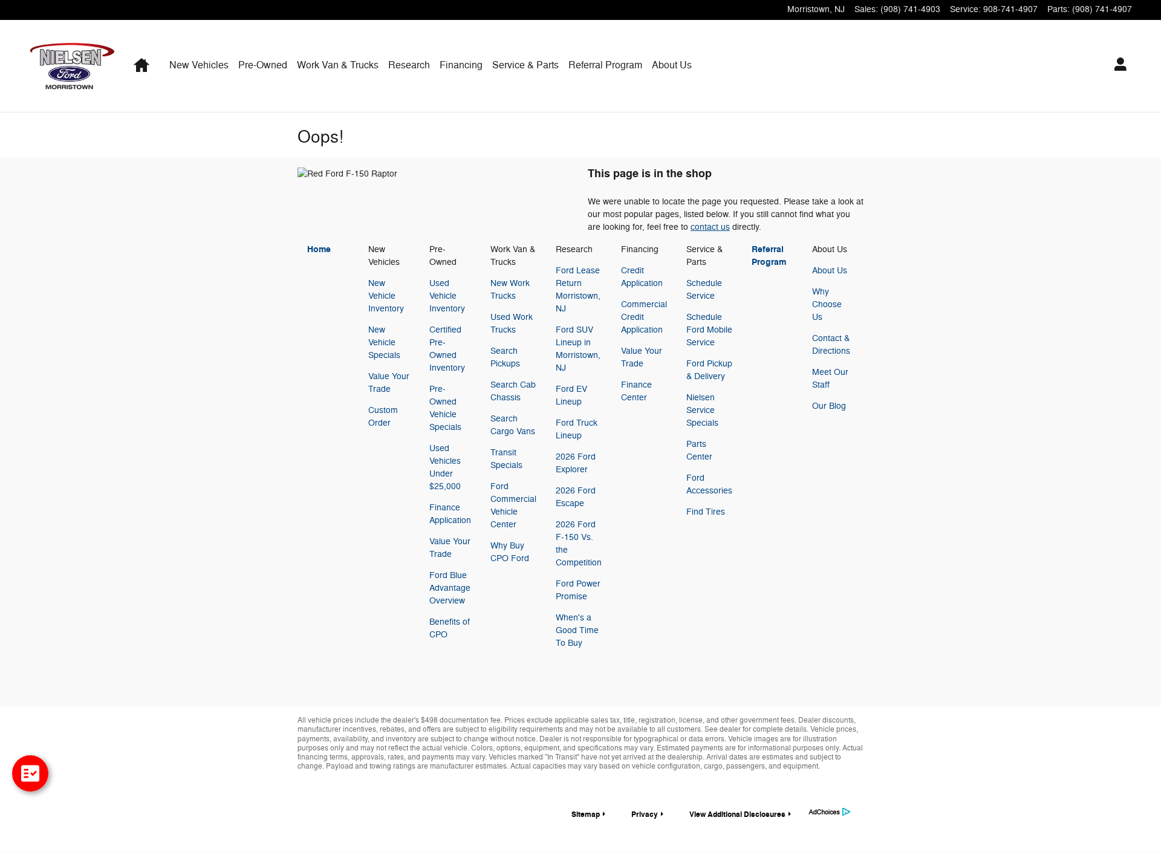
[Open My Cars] (1117, 66)
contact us (710, 227)
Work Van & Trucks (338, 65)
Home (319, 249)
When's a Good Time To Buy (577, 630)
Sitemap (585, 814)
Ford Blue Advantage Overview (449, 588)
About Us (672, 65)
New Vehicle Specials (384, 342)
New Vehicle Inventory (386, 296)
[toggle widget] (30, 773)
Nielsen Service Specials (702, 410)
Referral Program (605, 65)
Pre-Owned (262, 65)
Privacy (644, 814)
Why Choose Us (827, 304)
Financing (461, 65)
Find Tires (705, 512)
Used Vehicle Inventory (447, 296)
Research (409, 65)
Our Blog (829, 406)
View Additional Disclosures (737, 814)
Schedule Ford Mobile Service (709, 330)
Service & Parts (525, 65)
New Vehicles (199, 65)
